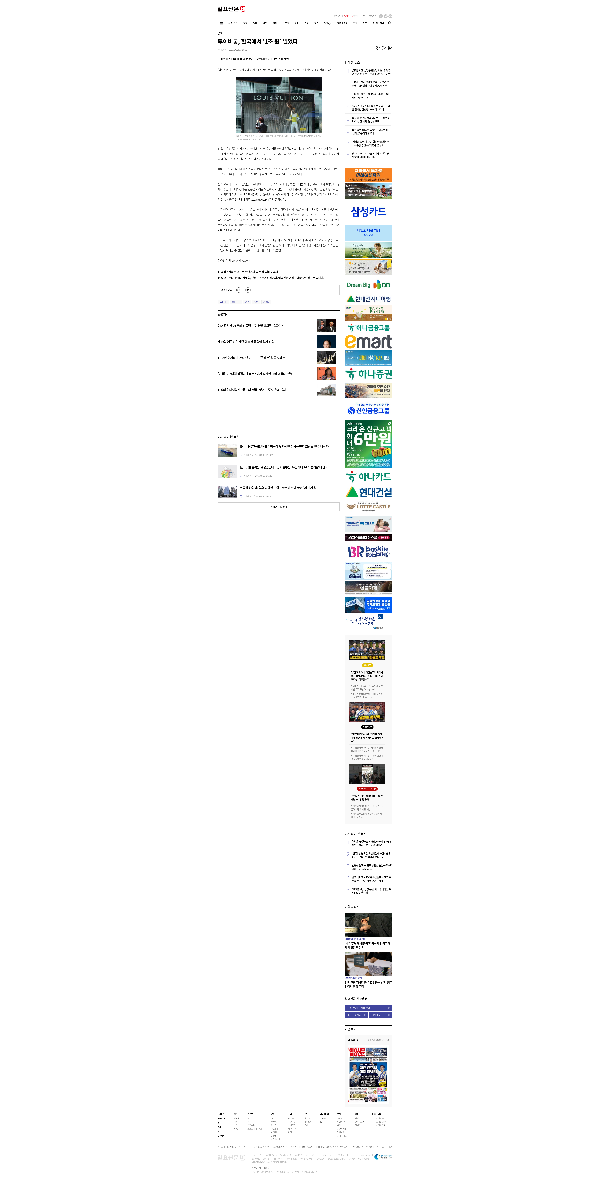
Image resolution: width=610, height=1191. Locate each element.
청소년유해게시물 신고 (358, 1008)
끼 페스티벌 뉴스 (378, 1118)
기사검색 (389, 23)
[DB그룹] (368, 291)
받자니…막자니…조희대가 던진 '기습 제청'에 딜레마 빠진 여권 (370, 155)
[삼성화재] (368, 578)
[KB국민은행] (368, 397)
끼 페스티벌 (376, 1113)
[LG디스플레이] (368, 540)
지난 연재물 (341, 1128)
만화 (357, 1113)
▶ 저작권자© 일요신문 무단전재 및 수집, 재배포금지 (248, 272)
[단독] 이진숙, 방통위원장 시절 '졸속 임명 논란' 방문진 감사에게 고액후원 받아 (371, 71)
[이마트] (368, 347)
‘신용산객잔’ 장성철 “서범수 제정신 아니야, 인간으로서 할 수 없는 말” (367, 749)
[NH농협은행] (368, 257)
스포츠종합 (251, 1125)
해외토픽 (307, 1121)
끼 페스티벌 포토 (378, 1125)
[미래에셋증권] (368, 181)
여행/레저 (274, 1121)
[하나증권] (368, 380)
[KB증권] (368, 365)
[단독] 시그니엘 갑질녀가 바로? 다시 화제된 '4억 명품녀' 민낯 (255, 373)
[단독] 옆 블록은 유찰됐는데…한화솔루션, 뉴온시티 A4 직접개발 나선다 (283, 467)
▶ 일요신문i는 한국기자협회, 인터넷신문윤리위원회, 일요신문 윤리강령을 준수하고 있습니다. (271, 278)
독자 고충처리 (354, 1015)
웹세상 (273, 1135)
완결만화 (358, 1118)
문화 (272, 1113)
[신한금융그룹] (368, 418)
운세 (339, 1125)
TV (321, 1121)
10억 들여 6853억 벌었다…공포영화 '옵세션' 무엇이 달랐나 (370, 131)
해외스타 (307, 1118)
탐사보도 (340, 1132)
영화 (235, 1121)
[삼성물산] (368, 594)
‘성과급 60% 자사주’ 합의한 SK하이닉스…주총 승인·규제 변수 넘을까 (371, 143)
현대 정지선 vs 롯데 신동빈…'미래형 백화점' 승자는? (250, 325)
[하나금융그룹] (368, 332)
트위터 (386, 16)
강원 (290, 1132)
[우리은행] (368, 531)
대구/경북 (292, 1128)
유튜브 (390, 16)
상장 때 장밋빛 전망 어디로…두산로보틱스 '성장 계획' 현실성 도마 (371, 119)
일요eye (221, 1135)
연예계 (236, 1118)
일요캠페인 (341, 1121)
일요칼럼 (340, 1118)
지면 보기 (350, 1029)
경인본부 (291, 1121)
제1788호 (353, 1039)
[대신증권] (368, 467)
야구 (249, 1118)
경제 (220, 33)
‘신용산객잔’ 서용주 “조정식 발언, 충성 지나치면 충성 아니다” (367, 757)
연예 (235, 1113)
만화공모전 (359, 1121)
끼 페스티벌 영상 (378, 1121)
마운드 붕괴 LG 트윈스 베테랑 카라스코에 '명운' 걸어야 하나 (366, 695)
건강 (272, 1118)
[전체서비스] (222, 23)
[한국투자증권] (368, 611)
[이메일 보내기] (238, 290)
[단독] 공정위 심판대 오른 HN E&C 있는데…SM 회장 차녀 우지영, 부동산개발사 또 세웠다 (370, 83)
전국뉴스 (291, 1118)
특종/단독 (221, 1118)
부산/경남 (292, 1125)
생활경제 (274, 1128)
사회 (219, 1131)
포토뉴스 (323, 1118)
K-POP (236, 1128)
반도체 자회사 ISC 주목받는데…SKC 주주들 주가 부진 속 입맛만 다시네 (371, 878)
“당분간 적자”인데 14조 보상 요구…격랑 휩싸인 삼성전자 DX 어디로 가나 (371, 107)
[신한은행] (364, 629)
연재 (339, 1113)
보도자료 (274, 1132)
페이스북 (381, 16)
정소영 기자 (227, 290)
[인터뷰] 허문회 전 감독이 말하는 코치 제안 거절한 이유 (370, 95)
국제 (306, 1125)
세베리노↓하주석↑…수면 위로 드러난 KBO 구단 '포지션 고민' (367, 687)
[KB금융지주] (368, 274)
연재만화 (358, 1125)
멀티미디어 (324, 1113)
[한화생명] (368, 198)
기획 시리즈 (352, 906)
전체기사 (221, 1113)
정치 (219, 1122)
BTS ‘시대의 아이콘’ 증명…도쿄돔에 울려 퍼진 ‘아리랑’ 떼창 (367, 807)
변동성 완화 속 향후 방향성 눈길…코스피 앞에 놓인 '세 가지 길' (278, 487)
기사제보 (376, 1015)
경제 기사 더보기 (278, 507)
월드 (306, 1113)
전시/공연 (274, 1125)
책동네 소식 (275, 1139)
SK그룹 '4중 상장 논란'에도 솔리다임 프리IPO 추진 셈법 (371, 890)
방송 (235, 1125)
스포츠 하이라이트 (254, 1128)
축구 (249, 1121)
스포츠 (250, 1113)
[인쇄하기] (389, 48)
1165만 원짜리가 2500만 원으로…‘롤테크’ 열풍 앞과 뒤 (252, 357)
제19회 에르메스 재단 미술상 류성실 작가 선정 (246, 341)
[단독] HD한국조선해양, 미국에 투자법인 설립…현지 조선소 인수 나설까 (284, 446)
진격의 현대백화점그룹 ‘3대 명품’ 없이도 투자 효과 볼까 (252, 389)
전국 (290, 1113)
